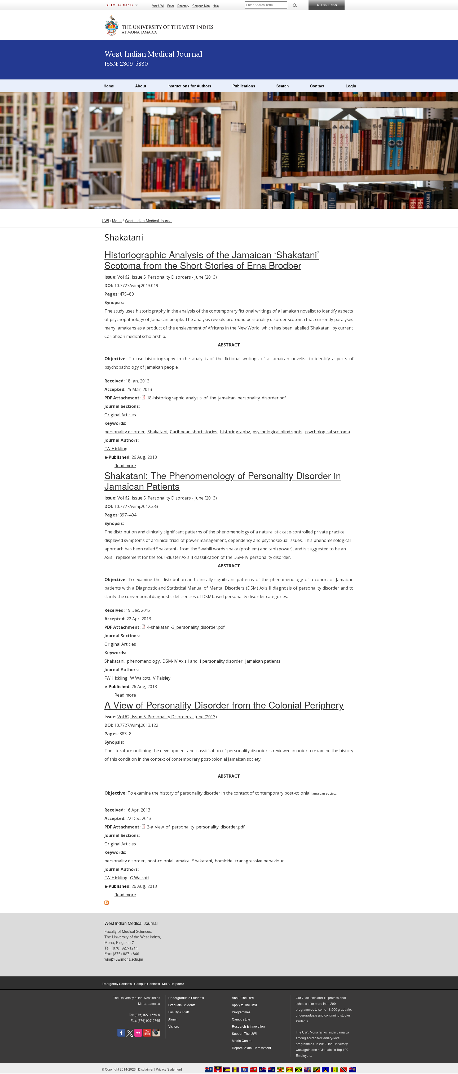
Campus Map (201, 5)
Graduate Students (181, 1004)
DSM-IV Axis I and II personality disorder (202, 661)
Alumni (173, 1019)
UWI (105, 220)
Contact (317, 85)
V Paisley (161, 678)
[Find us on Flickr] (138, 1035)
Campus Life (241, 1019)
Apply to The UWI (244, 1004)
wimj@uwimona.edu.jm (123, 959)
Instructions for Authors (189, 85)
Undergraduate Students (186, 997)
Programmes (241, 1012)
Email (170, 5)
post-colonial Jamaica (168, 861)
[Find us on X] (129, 1035)
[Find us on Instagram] (156, 1035)
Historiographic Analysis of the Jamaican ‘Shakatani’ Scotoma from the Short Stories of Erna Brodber (211, 259)
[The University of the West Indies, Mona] (173, 25)
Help (216, 5)
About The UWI (243, 997)
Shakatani (157, 432)
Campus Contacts (147, 983)
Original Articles (120, 415)
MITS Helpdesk (173, 983)
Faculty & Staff (178, 1012)
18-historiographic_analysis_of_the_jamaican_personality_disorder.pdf (216, 398)
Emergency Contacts (117, 983)
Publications (243, 85)
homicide (223, 861)
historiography (235, 432)
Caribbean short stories (193, 432)
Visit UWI (158, 5)
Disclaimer (145, 1069)
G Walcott (139, 878)
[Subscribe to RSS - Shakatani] (106, 903)
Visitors (173, 1026)
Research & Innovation (248, 1026)
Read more (125, 466)
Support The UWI (244, 1033)
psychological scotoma (327, 432)
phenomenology (143, 661)
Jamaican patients (262, 661)
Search (282, 85)
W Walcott (140, 678)
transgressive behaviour (259, 861)
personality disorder (124, 432)
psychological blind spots (277, 432)
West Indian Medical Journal (148, 220)
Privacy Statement (169, 1069)
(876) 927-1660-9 (147, 1014)
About (140, 85)
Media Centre (242, 1040)
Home (109, 85)
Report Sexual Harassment (251, 1047)
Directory (183, 5)
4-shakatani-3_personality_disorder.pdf (186, 627)
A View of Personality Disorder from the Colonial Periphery (224, 704)
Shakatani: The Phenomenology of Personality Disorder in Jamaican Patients (222, 480)
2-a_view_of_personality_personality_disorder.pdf (196, 827)
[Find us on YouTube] (147, 1035)
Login (351, 85)
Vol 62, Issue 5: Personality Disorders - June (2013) (167, 277)
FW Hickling (115, 449)
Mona (117, 220)
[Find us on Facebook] (121, 1035)
